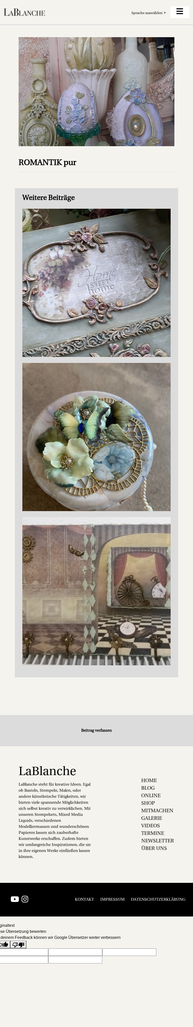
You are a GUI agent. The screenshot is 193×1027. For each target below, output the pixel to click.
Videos (150, 826)
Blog (148, 788)
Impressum (112, 900)
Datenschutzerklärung (158, 900)
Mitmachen (157, 811)
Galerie (151, 818)
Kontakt (84, 900)
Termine (152, 833)
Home (149, 780)
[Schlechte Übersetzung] (18, 944)
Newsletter (157, 841)
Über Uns (154, 848)
